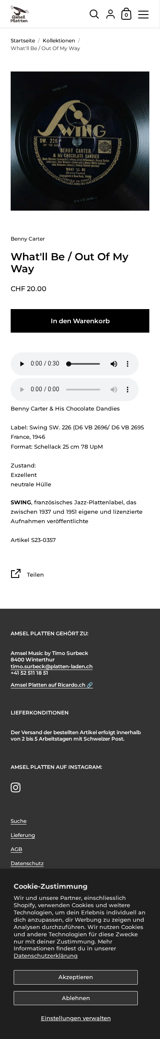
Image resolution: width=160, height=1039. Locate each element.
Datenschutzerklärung (46, 955)
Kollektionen (59, 40)
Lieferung (23, 835)
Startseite (23, 40)
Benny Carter (28, 238)
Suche (18, 821)
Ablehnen (76, 997)
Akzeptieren (75, 977)
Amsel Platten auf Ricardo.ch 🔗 (52, 685)
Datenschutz (27, 863)
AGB (16, 849)
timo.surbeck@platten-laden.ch (52, 666)
